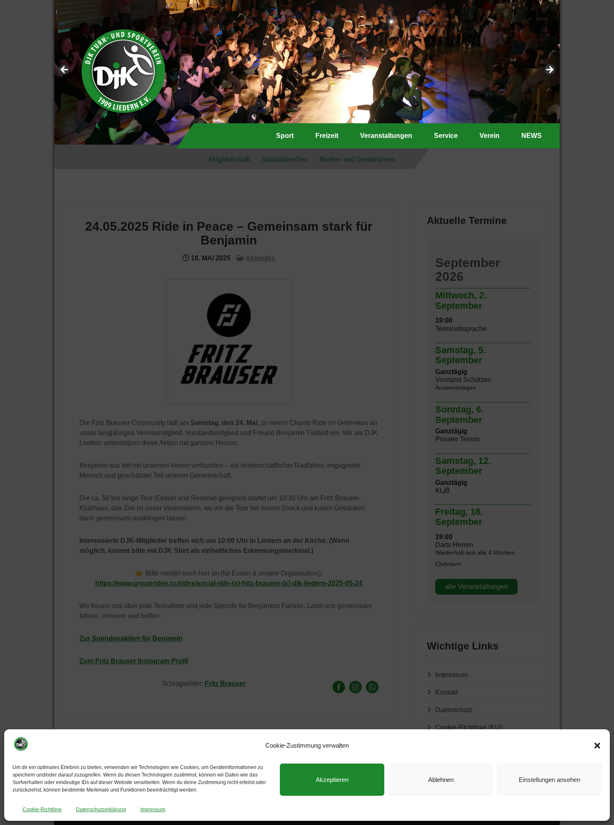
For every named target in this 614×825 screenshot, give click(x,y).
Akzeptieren (332, 779)
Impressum (152, 809)
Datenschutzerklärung (101, 809)
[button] (597, 745)
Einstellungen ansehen (549, 779)
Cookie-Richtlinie (42, 809)
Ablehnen (441, 779)
